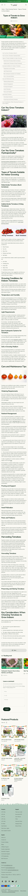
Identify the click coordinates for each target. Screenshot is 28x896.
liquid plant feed (16, 421)
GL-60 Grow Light (5, 778)
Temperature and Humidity (9, 68)
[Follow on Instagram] (6, 881)
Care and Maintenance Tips (8, 78)
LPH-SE (3, 814)
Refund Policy (18, 826)
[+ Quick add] (12, 736)
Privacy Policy (4, 890)
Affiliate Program (5, 846)
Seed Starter (4, 826)
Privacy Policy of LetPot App (13, 890)
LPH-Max (3, 812)
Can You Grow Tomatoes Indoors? (10, 53)
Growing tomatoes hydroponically (8, 161)
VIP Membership (4, 856)
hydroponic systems (18, 339)
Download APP (18, 814)
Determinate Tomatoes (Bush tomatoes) (12, 60)
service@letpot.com (8, 865)
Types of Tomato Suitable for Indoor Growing (12, 58)
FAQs (16, 819)
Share (15, 650)
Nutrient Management (8, 84)
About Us (3, 837)
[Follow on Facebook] (2, 881)
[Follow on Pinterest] (9, 881)
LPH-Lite (3, 819)
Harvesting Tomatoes (7, 94)
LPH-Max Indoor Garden (6, 758)
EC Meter (3, 823)
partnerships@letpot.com (13, 870)
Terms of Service (10, 687)
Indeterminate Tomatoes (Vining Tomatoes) (13, 63)
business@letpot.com (10, 867)
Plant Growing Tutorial (11, 9)
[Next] (26, 1)
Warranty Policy (18, 821)
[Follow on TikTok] (16, 881)
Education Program (5, 851)
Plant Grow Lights (5, 828)
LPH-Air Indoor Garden (6, 739)
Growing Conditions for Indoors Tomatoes (11, 66)
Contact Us (3, 839)
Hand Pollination (7, 89)
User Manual (18, 816)
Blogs (2, 844)
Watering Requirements (9, 81)
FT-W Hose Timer (5, 798)
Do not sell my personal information (8, 892)
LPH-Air (3, 816)
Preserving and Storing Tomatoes (11, 99)
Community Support (5, 853)
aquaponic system (5, 147)
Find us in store (4, 877)
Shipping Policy (18, 823)
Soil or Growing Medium (9, 76)
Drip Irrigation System (6, 830)
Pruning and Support (8, 86)
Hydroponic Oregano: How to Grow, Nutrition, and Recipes (10, 671)
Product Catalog (4, 842)
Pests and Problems (8, 91)
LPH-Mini (3, 821)
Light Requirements (8, 71)
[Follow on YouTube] (13, 881)
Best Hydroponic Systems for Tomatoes (12, 73)
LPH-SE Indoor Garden (19, 739)
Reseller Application (5, 849)
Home (3, 9)
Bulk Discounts (4, 858)
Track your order (18, 812)
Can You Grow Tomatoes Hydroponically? (11, 55)
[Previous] (1, 1)
